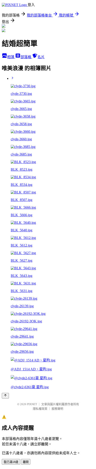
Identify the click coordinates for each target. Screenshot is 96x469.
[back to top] (5, 395)
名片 (41, 57)
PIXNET (32, 404)
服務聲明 (57, 408)
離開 (26, 462)
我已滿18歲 (11, 462)
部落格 (26, 57)
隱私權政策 (40, 408)
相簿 (11, 57)
